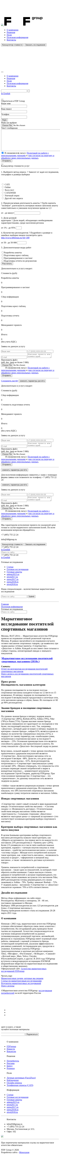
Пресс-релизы (7, 986)
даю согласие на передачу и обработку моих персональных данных (27, 156)
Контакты (11, 40)
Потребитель (13, 1061)
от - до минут (7, 213)
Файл (4, 120)
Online (8, 187)
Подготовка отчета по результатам (20, 261)
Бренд (9, 1066)
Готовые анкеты (14, 572)
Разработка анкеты (13, 252)
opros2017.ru (12, 579)
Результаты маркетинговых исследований (21, 983)
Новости (11, 1049)
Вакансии (11, 1051)
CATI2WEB (10, 193)
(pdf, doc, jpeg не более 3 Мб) (15, 361)
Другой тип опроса (14, 198)
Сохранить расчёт (9, 381)
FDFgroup (11, 1046)
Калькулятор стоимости (12, 45)
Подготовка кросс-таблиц (16, 255)
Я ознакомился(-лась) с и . (27, 370)
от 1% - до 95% (8, 228)
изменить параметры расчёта (32, 381)
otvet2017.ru (12, 577)
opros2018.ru (12, 582)
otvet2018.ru (12, 584)
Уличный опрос (12, 195)
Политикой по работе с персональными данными (25, 154)
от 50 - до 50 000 (9, 242)
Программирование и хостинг (18, 258)
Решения (11, 32)
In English (5, 93)
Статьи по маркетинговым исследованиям (21, 981)
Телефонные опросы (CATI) (20, 1085)
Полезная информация (17, 37)
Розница (11, 1068)
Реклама (11, 1063)
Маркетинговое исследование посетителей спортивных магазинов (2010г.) (27, 660)
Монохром (24, 1152)
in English (5, 549)
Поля (9, 35)
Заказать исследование (35, 45)
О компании (12, 30)
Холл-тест (9, 190)
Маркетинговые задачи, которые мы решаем (22, 978)
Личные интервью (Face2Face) (21, 1078)
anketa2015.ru (13, 574)
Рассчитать (7, 264)
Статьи (10, 567)
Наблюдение (13, 1080)
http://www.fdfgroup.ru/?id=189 (15, 238)
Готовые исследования (17, 569)
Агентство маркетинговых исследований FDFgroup (23, 969)
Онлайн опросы (14, 1083)
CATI (7, 184)
